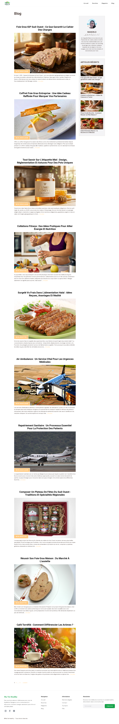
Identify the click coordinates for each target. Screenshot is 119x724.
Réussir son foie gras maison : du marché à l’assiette (45, 560)
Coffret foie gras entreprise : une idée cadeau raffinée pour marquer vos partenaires (45, 95)
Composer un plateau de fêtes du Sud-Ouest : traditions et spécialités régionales (45, 493)
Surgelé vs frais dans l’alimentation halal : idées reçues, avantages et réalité (45, 294)
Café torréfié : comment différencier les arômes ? (45, 624)
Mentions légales (67, 700)
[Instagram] (5, 710)
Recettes (95, 3)
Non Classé (24, 71)
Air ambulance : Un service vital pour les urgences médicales (45, 360)
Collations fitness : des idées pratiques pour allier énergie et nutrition (45, 227)
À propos (65, 705)
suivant (24, 682)
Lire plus (40, 81)
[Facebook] (9, 710)
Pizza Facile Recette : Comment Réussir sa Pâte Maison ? (91, 114)
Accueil (86, 3)
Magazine (105, 3)
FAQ (63, 708)
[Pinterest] (14, 710)
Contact (64, 703)
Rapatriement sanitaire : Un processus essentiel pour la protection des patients (45, 427)
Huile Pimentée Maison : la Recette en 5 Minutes (89, 131)
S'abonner (110, 706)
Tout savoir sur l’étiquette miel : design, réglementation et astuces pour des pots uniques (45, 161)
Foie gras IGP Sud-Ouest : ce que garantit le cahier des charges (45, 28)
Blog (112, 3)
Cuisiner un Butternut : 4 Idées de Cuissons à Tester (91, 96)
